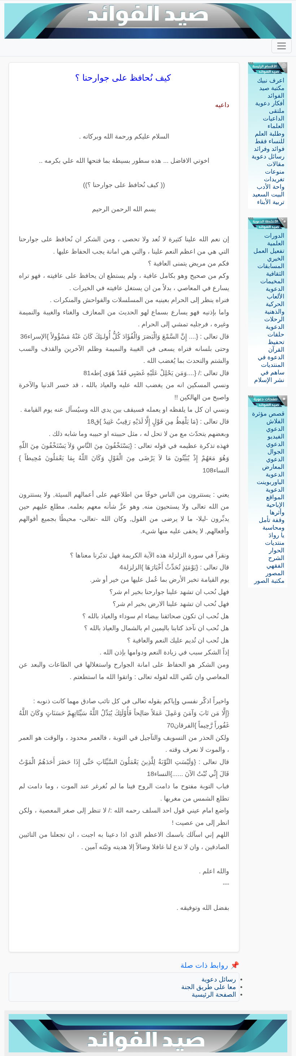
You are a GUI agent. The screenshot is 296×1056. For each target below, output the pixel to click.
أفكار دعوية (269, 103)
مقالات (275, 164)
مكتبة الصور (269, 580)
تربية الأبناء (270, 202)
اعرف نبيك (270, 80)
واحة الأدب (270, 186)
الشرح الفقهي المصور (275, 566)
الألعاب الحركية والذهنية (274, 304)
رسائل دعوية (268, 156)
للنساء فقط (269, 141)
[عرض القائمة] (281, 46)
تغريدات (274, 179)
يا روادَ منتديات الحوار (274, 543)
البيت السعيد (268, 194)
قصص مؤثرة (268, 413)
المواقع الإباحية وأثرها (275, 505)
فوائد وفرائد (269, 148)
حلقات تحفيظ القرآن (275, 342)
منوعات (274, 171)
